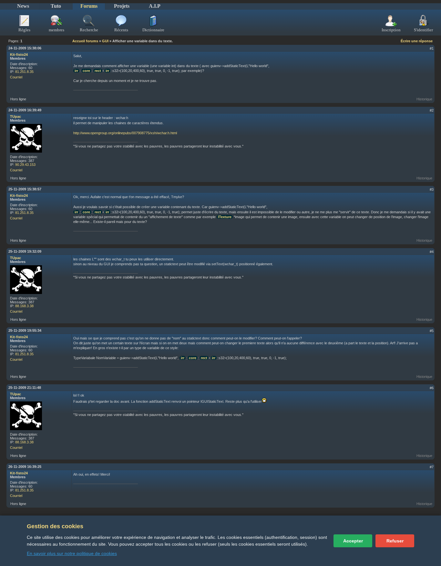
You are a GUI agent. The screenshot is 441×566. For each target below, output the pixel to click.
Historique (424, 99)
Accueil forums (85, 41)
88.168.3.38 (24, 306)
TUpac (15, 116)
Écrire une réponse (417, 41)
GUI (105, 41)
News (23, 6)
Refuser (395, 540)
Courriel (16, 77)
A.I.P (154, 6)
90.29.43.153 (25, 165)
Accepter (353, 540)
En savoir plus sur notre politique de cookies (72, 553)
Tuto (56, 6)
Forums (88, 6)
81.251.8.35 (24, 72)
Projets (121, 6)
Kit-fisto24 (19, 54)
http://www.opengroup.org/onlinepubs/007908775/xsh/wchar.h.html (125, 133)
